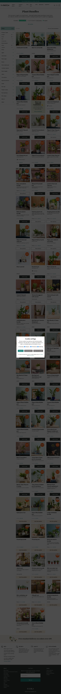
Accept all (21, 350)
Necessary (21, 346)
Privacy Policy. (31, 355)
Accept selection (28, 350)
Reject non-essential (38, 350)
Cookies (41, 354)
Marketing (41, 346)
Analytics (27, 346)
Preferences (34, 346)
